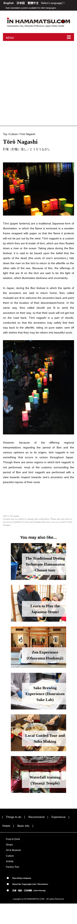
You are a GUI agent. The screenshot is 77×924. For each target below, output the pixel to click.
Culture (13, 134)
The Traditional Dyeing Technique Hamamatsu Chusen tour (45, 564)
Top (5, 134)
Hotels (6, 825)
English (9, 3)
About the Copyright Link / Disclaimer (30, 884)
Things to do (13, 816)
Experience (59, 816)
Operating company (21, 878)
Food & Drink (13, 839)
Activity (9, 861)
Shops (9, 844)
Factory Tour (12, 867)
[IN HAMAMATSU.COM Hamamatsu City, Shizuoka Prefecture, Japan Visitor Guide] (38, 22)
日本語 (21, 3)
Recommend (36, 816)
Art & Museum (13, 850)
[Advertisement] (38, 81)
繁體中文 (33, 3)
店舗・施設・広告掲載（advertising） (29, 890)
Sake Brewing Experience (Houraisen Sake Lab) (45, 694)
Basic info (23, 825)
